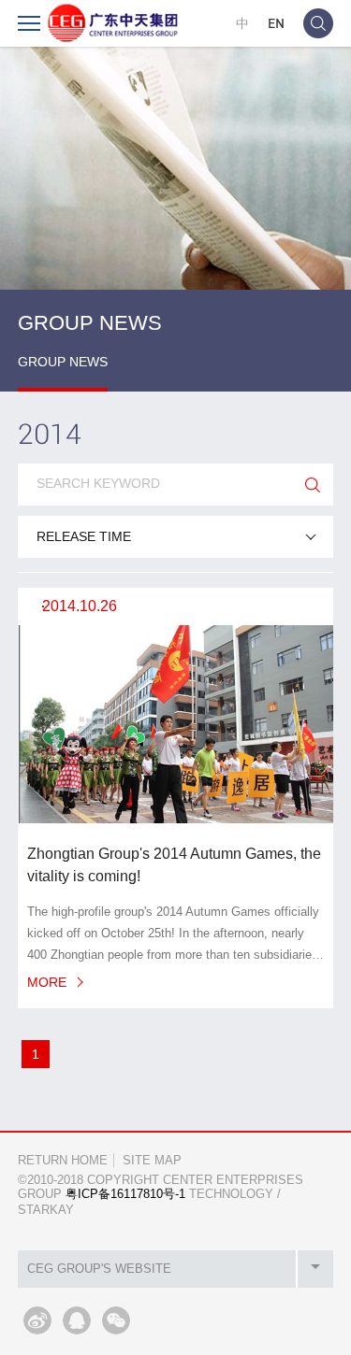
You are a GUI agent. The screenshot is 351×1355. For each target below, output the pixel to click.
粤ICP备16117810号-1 (125, 1194)
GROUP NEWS (63, 361)
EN (276, 23)
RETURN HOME (63, 1160)
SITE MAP (152, 1160)
